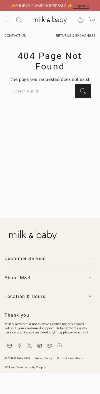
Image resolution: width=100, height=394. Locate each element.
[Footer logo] (32, 234)
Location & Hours (25, 296)
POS (7, 367)
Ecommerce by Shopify (31, 367)
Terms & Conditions (70, 358)
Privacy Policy (43, 358)
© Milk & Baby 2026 (17, 358)
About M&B (17, 277)
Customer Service (25, 258)
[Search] (19, 20)
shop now (81, 5)
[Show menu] (7, 20)
